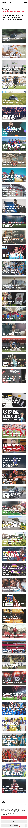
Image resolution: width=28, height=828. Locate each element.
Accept (14, 817)
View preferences (14, 825)
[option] (21, 826)
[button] (26, 805)
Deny (14, 821)
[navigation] (21, 826)
